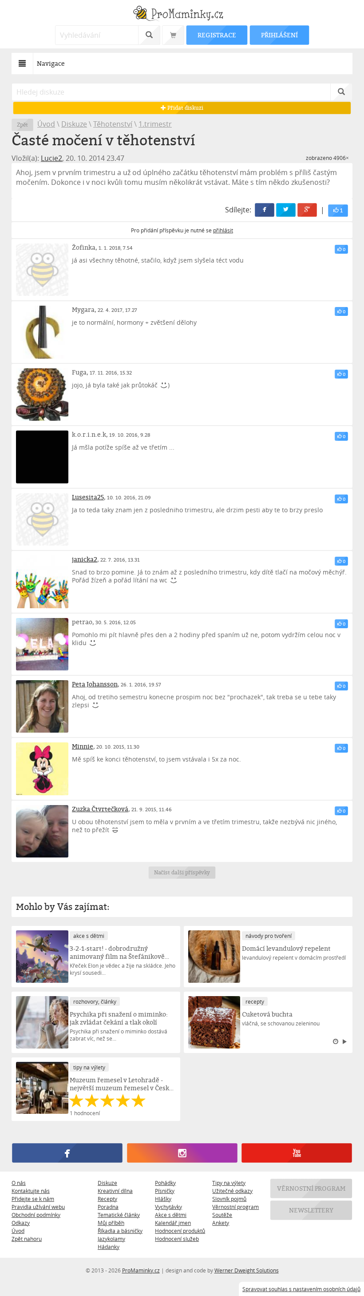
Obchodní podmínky (36, 1214)
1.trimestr (155, 124)
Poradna (108, 1206)
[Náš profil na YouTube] (296, 1153)
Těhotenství (112, 124)
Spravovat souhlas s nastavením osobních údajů (301, 1288)
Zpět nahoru (27, 1238)
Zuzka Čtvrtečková (100, 809)
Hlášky (163, 1198)
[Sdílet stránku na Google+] (307, 210)
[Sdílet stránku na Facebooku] (264, 210)
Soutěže (222, 1214)
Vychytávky (168, 1206)
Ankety (220, 1222)
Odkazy (21, 1222)
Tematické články (119, 1214)
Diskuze (74, 124)
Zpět (22, 124)
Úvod (46, 124)
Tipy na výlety (228, 1182)
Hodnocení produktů (180, 1230)
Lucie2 (51, 158)
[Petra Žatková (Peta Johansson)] (42, 706)
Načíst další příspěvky (182, 872)
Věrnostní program (235, 1206)
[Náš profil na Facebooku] (67, 1153)
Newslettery (311, 1210)
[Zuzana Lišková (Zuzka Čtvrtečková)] (42, 831)
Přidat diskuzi (184, 108)
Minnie (82, 746)
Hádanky (108, 1246)
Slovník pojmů (229, 1198)
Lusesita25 (88, 497)
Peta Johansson (95, 684)
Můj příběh (111, 1222)
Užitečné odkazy (232, 1190)
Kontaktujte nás (31, 1190)
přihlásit (223, 230)
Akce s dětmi (170, 1214)
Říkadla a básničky (120, 1230)
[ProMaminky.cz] (182, 14)
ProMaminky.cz (141, 1270)
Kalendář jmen (173, 1222)
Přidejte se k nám (33, 1198)
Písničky (164, 1190)
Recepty (107, 1198)
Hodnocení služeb (177, 1238)
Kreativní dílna (115, 1190)
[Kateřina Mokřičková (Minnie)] (42, 768)
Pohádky (165, 1182)
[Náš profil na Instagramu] (182, 1153)
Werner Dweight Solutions (246, 1270)
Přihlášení (279, 35)
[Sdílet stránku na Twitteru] (286, 210)
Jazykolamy (111, 1238)
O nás (19, 1182)
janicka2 (84, 559)
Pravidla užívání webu (38, 1206)
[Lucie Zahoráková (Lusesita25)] (42, 519)
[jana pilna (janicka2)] (42, 581)
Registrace (217, 35)
